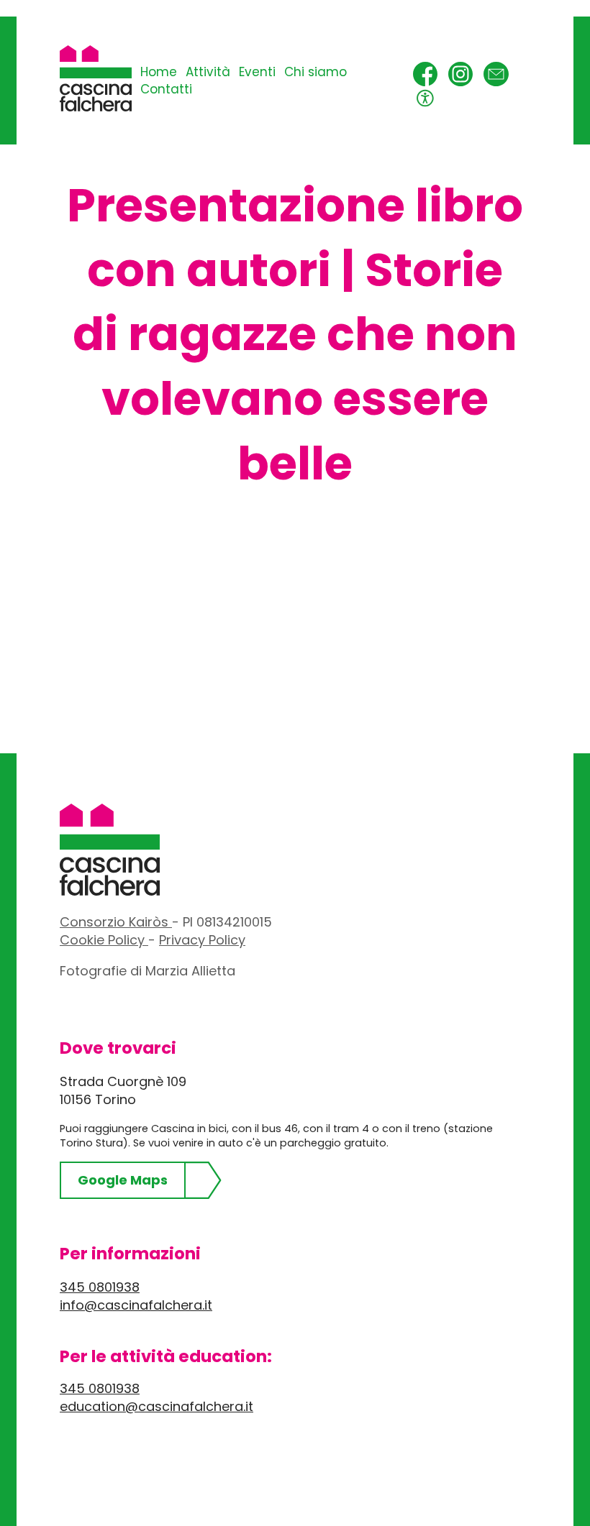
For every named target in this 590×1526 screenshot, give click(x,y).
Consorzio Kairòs (116, 922)
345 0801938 (100, 1287)
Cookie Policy (104, 940)
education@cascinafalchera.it (156, 1406)
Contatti (166, 89)
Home (158, 72)
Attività (208, 72)
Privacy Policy (202, 940)
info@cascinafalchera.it (136, 1305)
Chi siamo (315, 72)
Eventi (257, 72)
